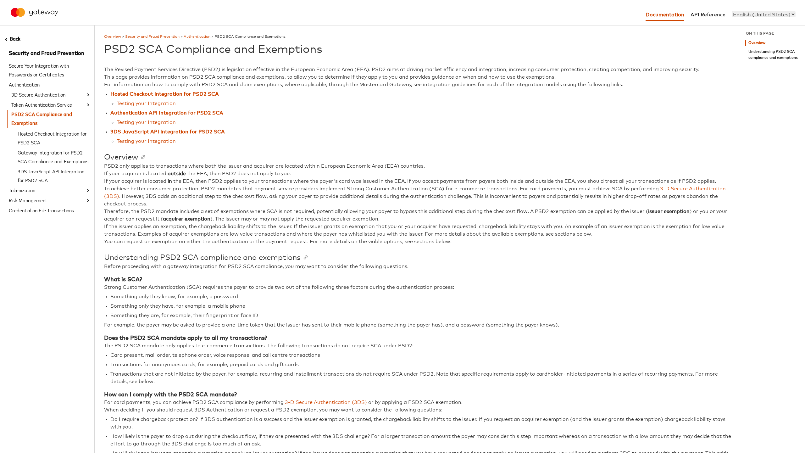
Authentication (24, 84)
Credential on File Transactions (41, 210)
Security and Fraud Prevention (46, 53)
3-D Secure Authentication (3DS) (326, 402)
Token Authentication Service (41, 104)
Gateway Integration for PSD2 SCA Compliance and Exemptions (53, 157)
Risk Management (28, 200)
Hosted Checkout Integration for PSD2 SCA (52, 138)
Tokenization (22, 190)
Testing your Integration (146, 103)
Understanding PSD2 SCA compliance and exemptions (773, 55)
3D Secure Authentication (38, 94)
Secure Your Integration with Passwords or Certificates (39, 70)
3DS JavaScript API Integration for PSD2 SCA (51, 175)
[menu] (764, 14)
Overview (112, 37)
